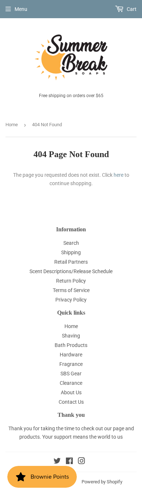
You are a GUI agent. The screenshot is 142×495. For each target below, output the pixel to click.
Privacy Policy (71, 300)
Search (71, 243)
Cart (131, 9)
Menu (21, 9)
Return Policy (71, 281)
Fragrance (71, 364)
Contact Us (71, 402)
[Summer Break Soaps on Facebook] (69, 462)
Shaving (71, 336)
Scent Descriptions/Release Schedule (71, 271)
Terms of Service (71, 290)
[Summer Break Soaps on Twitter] (57, 462)
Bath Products (71, 345)
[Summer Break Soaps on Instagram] (81, 462)
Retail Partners (71, 262)
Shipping (71, 252)
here (118, 175)
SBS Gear (71, 373)
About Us (71, 392)
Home (11, 124)
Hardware (71, 355)
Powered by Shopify (102, 481)
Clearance (71, 383)
